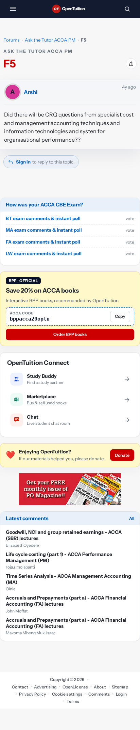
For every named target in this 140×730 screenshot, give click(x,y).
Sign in (23, 162)
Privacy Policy (32, 694)
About (100, 686)
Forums (11, 40)
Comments (99, 694)
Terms (73, 701)
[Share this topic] (131, 63)
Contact (20, 686)
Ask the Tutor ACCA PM (50, 40)
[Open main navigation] (12, 8)
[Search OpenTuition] (127, 8)
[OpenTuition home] (70, 8)
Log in (121, 694)
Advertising (45, 686)
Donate (122, 455)
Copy (120, 316)
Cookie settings (67, 694)
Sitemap (120, 686)
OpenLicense (75, 686)
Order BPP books (70, 334)
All (131, 518)
